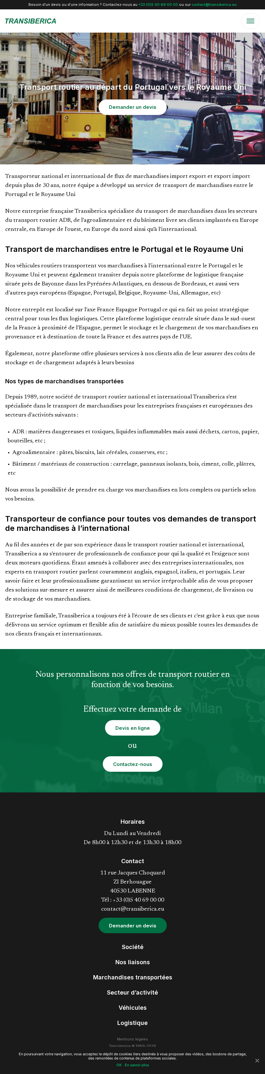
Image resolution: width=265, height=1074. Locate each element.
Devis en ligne (132, 728)
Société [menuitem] (132, 947)
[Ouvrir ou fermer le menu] (250, 21)
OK (119, 1065)
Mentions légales (132, 1039)
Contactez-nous (132, 764)
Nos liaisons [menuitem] (132, 962)
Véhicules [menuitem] (133, 1007)
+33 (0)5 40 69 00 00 (158, 4)
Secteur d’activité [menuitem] (132, 992)
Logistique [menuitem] (132, 1022)
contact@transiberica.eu (214, 4)
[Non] (257, 1060)
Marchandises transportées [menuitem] (132, 977)
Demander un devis (132, 107)
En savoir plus (137, 1065)
